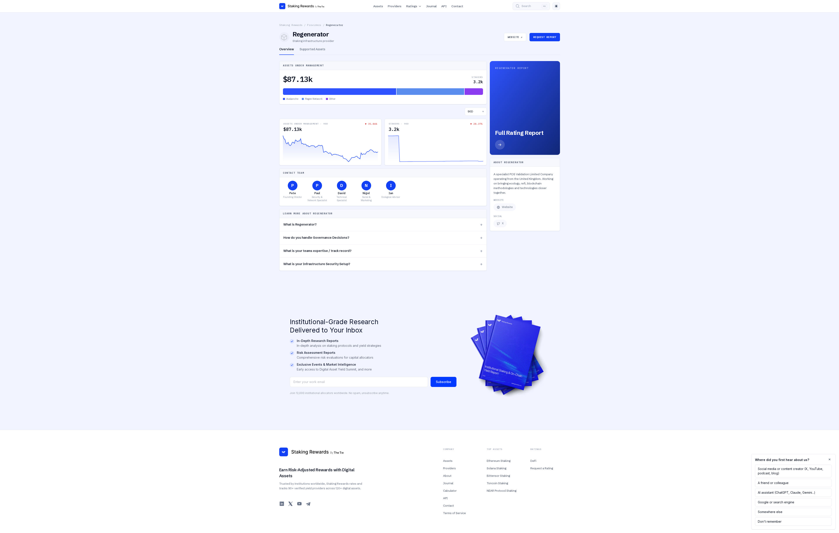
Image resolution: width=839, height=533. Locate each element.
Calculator (450, 490)
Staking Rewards (291, 25)
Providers (394, 6)
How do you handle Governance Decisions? (383, 237)
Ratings (411, 6)
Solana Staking (496, 468)
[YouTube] (299, 503)
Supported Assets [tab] (312, 49)
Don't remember (770, 521)
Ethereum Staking (498, 461)
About (447, 475)
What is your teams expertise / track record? (383, 250)
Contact (457, 6)
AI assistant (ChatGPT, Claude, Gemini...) (786, 492)
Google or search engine (776, 502)
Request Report (544, 37)
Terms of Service (454, 513)
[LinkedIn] (281, 503)
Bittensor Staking (498, 475)
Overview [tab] (286, 49)
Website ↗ (515, 37)
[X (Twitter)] (290, 503)
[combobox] (476, 111)
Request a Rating (541, 468)
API (444, 6)
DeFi (533, 461)
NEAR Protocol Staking (501, 490)
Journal (431, 6)
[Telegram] (308, 503)
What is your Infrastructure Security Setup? (383, 264)
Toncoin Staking (497, 483)
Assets (378, 6)
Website (507, 207)
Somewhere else (770, 512)
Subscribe (443, 382)
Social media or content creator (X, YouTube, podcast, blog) (790, 471)
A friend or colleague (773, 483)
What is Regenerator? (383, 224)
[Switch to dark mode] (556, 6)
